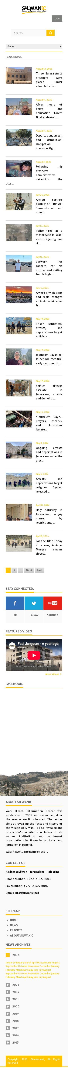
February (19, 962)
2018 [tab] (15, 1021)
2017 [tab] (15, 1028)
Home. (9, 56)
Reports (15, 930)
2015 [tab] (15, 1042)
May (39, 962)
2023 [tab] (15, 985)
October (22, 966)
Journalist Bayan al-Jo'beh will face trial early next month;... (49, 359)
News (13, 925)
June (44, 962)
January (10, 962)
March (27, 962)
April (34, 962)
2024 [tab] (15, 955)
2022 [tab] (15, 992)
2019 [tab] (15, 1014)
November (33, 966)
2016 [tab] (15, 1035)
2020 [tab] (15, 1006)
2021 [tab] (15, 999)
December (45, 966)
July (49, 962)
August (56, 962)
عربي (57, 18)
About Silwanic (21, 935)
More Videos (52, 674)
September (12, 966)
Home (13, 920)
